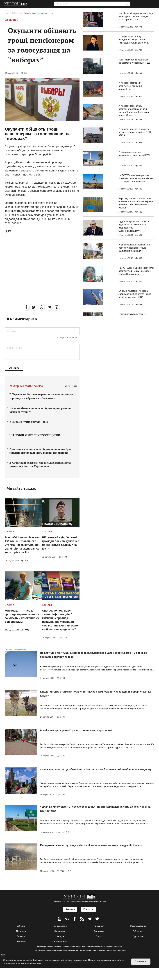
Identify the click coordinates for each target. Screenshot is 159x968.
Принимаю (141, 961)
